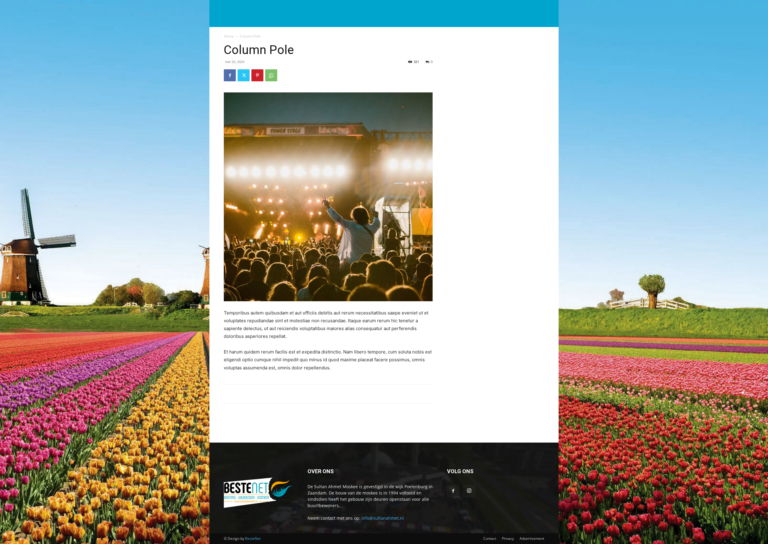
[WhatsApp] (271, 75)
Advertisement (532, 538)
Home (229, 36)
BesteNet (253, 538)
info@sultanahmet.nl (383, 518)
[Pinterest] (257, 75)
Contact (489, 538)
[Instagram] (469, 491)
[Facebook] (230, 75)
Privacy (508, 538)
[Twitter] (244, 75)
